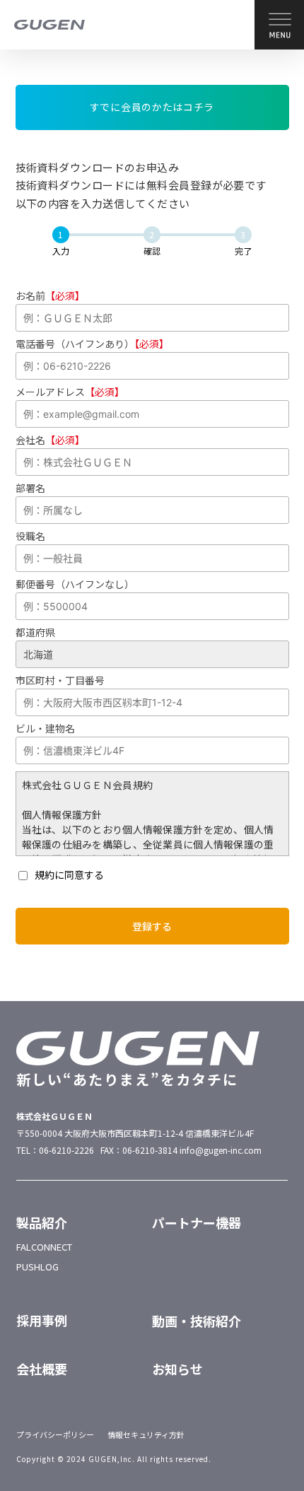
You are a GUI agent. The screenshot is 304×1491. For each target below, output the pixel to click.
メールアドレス (70, 392)
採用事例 (41, 1320)
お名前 (50, 295)
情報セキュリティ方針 (146, 1434)
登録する (152, 926)
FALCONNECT (44, 1246)
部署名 (30, 488)
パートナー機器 (196, 1222)
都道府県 (35, 632)
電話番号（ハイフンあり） (92, 344)
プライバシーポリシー (55, 1434)
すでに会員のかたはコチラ (152, 107)
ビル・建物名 (45, 728)
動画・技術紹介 (196, 1320)
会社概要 (41, 1369)
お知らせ (177, 1369)
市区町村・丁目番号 (60, 680)
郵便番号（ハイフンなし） (75, 584)
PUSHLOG (37, 1266)
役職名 (30, 536)
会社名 (50, 440)
